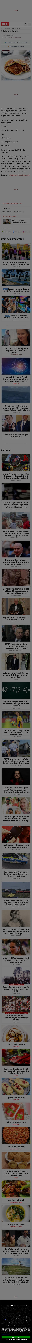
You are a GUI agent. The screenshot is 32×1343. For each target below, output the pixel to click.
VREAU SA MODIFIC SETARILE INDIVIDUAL (16, 1339)
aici (5, 1319)
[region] (16, 1321)
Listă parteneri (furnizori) (6, 1334)
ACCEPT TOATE (16, 1337)
